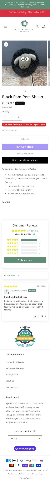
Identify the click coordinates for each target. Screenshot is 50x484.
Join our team (12, 387)
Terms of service (26, 478)
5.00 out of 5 (32, 230)
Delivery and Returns (15, 368)
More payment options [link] (25, 154)
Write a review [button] (25, 260)
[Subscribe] (39, 438)
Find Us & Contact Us (15, 362)
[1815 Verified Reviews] (25, 347)
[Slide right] (31, 91)
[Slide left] (19, 91)
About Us (10, 381)
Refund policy (24, 474)
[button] (5, 26)
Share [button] (7, 202)
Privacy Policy (12, 374)
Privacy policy (37, 474)
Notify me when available (25, 160)
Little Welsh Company (16, 470)
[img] (10, 286)
